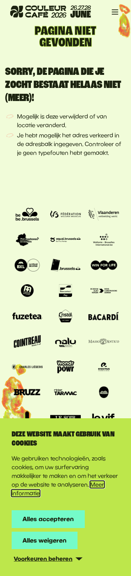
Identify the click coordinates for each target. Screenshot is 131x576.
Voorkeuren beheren (43, 558)
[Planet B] (65, 367)
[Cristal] (65, 317)
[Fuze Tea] (27, 317)
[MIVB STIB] (65, 266)
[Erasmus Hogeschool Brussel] (103, 367)
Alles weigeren (45, 540)
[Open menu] (115, 12)
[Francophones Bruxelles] (27, 240)
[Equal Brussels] (65, 240)
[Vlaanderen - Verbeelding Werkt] (103, 215)
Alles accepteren (48, 519)
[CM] (27, 291)
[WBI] (103, 240)
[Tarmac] (65, 393)
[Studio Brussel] (103, 393)
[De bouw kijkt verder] (103, 291)
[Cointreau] (27, 342)
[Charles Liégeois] (27, 367)
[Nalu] (65, 342)
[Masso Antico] (103, 342)
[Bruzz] (27, 393)
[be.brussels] (27, 215)
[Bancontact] (65, 291)
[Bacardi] (103, 317)
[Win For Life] (103, 266)
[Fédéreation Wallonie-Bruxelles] (65, 215)
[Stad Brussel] (27, 266)
